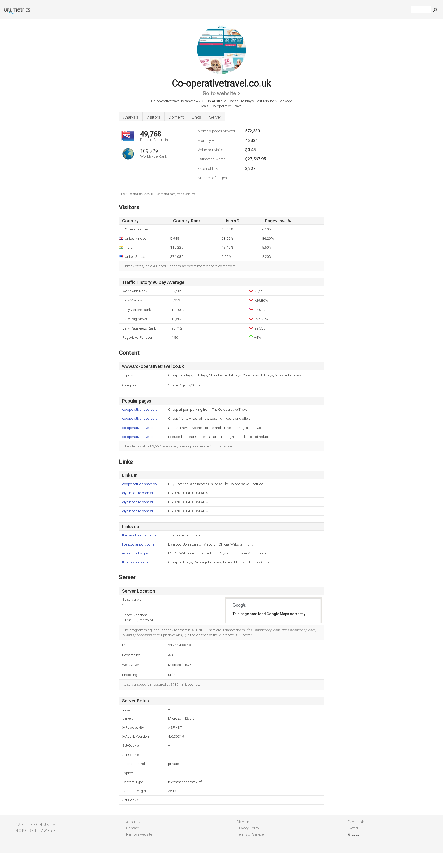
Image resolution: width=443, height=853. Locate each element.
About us (133, 822)
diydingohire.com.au (138, 493)
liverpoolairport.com (138, 544)
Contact (132, 828)
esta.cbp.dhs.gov (135, 553)
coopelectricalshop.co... (140, 484)
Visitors (153, 117)
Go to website (219, 93)
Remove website (139, 834)
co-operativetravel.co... (139, 410)
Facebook (356, 822)
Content (176, 117)
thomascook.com (136, 562)
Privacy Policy (248, 828)
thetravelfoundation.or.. (140, 535)
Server (215, 117)
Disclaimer (245, 822)
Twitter (353, 828)
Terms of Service (250, 834)
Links (196, 117)
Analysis (130, 117)
